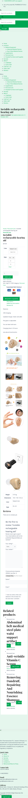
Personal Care (9, 55)
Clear (10, 267)
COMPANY (8, 63)
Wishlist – (6, 70)
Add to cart (8, 277)
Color (5, 248)
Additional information (13, 303)
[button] (14, 74)
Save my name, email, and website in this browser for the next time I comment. (13, 596)
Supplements (9, 53)
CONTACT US (7, 66)
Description (10, 301)
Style (5, 257)
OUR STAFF (8, 65)
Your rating (9, 543)
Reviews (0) (10, 305)
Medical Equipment (10, 47)
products (6, 45)
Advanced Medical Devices (14, 49)
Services (6, 59)
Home (5, 43)
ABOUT (6, 61)
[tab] (16, 302)
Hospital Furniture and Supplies (14, 57)
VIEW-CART (7, 68)
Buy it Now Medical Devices (14, 51)
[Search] (2, 17)
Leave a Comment (6, 115)
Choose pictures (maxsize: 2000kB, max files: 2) (13, 572)
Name (8, 579)
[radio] (13, 249)
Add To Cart (15, 666)
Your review (9, 549)
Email (8, 587)
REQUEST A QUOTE (11, 299)
